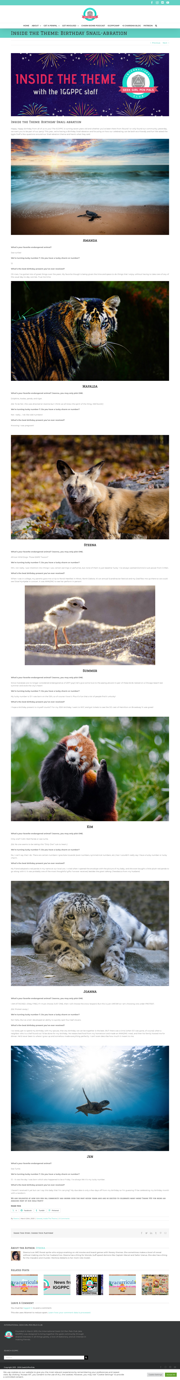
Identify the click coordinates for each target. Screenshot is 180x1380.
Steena (16, 1218)
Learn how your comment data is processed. (69, 1312)
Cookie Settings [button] (155, 1375)
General (39, 1218)
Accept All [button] (171, 1375)
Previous (156, 43)
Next (165, 43)
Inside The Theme (50, 1218)
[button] (156, 25)
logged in (28, 1308)
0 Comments (64, 1218)
